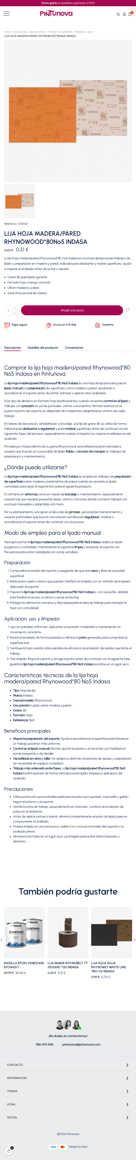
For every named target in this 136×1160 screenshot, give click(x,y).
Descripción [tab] (12, 348)
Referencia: (10, 224)
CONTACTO (15, 1065)
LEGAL (11, 1104)
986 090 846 (44, 1044)
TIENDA (12, 1091)
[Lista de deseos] (127, 309)
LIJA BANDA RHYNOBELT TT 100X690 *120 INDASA (68, 965)
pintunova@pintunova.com (81, 1044)
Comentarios (74, 348)
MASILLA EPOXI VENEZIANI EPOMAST (24, 965)
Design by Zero (78, 1146)
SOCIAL (12, 1117)
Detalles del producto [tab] (43, 348)
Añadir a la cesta (72, 310)
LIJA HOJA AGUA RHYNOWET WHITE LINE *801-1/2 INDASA (108, 967)
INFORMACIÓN (17, 1078)
